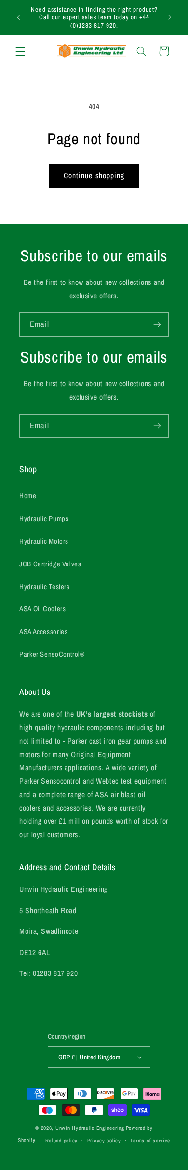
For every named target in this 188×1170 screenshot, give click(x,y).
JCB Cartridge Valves (50, 564)
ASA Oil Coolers (42, 609)
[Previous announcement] (18, 17)
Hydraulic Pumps (43, 518)
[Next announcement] (169, 17)
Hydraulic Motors (43, 541)
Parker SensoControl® (52, 654)
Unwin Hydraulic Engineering (89, 1128)
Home (28, 496)
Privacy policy (104, 1140)
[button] (20, 51)
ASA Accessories (43, 631)
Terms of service (150, 1140)
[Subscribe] (157, 324)
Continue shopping (94, 175)
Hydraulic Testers (44, 587)
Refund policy (61, 1140)
